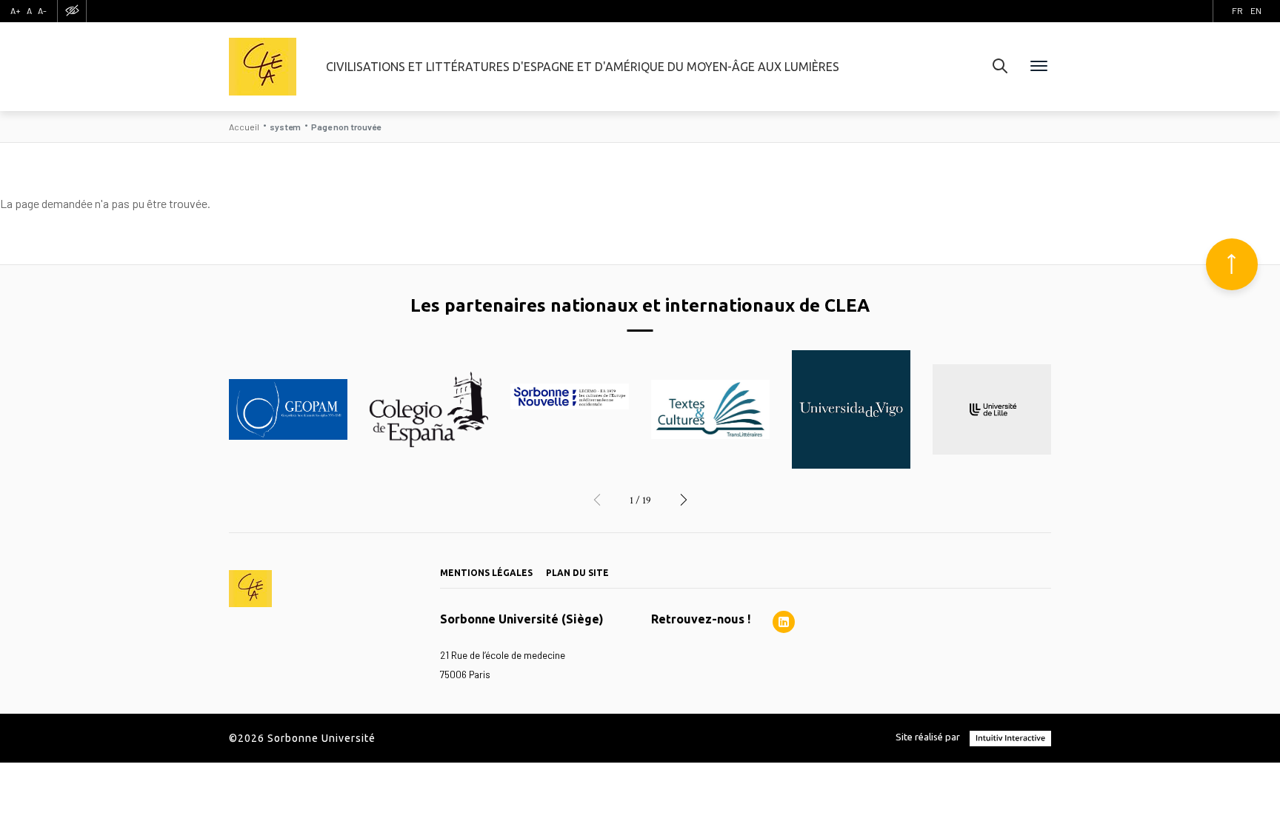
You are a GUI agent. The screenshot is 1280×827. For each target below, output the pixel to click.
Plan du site (577, 572)
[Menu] (1039, 66)
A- (42, 10)
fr (1237, 10)
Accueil (244, 126)
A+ (15, 10)
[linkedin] (784, 622)
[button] (597, 500)
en (1255, 10)
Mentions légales (486, 572)
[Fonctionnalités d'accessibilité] (72, 10)
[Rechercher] (1000, 66)
